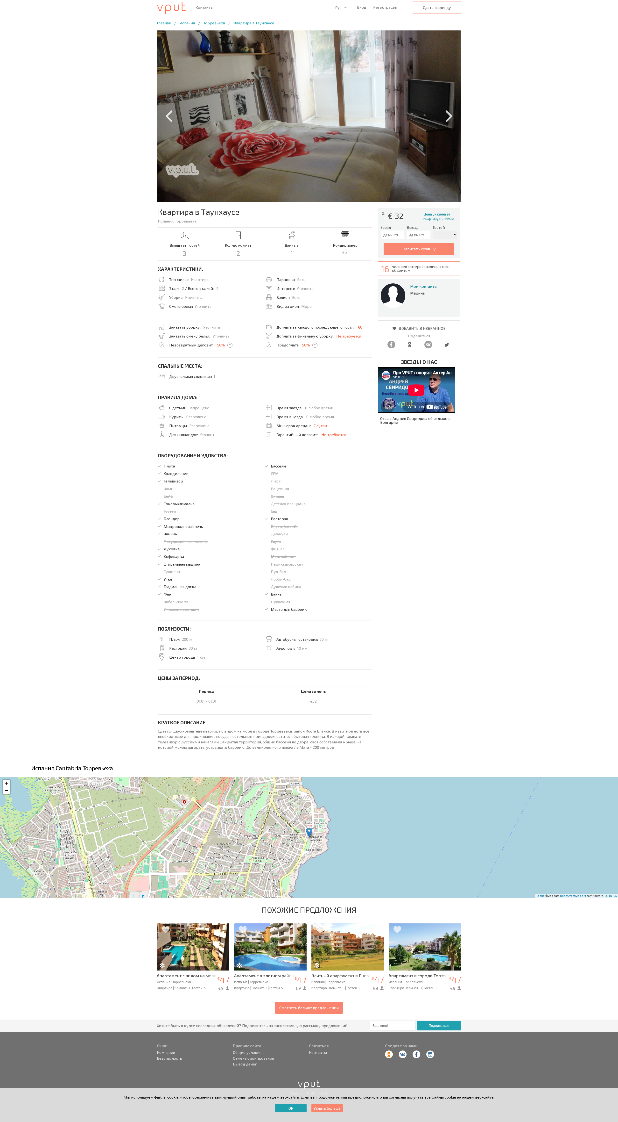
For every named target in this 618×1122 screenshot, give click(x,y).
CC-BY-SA (610, 895)
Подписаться (439, 1026)
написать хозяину (419, 248)
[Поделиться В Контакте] (428, 347)
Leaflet (541, 895)
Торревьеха (214, 23)
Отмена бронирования (253, 1058)
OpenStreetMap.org (573, 895)
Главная (164, 23)
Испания (187, 23)
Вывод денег (245, 1064)
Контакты (204, 7)
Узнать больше (327, 1108)
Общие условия (247, 1052)
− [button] (6, 790)
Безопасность (169, 1058)
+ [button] (6, 783)
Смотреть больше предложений (309, 1007)
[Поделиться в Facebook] (391, 347)
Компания (166, 1052)
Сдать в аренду (437, 7)
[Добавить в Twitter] (446, 347)
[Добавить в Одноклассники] (410, 347)
